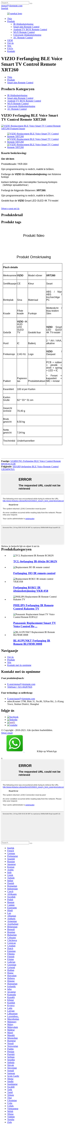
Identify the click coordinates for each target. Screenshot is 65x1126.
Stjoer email (7, 733)
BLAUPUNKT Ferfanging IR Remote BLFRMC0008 (31, 642)
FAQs (10, 48)
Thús (9, 77)
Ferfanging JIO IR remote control (34, 573)
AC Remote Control (23, 37)
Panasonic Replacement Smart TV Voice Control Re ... (34, 624)
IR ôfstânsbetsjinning (23, 24)
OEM (10, 40)
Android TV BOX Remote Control (30, 29)
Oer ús (10, 43)
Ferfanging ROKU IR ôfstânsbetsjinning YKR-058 (30, 589)
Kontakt (11, 51)
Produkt (11, 21)
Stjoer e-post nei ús (10, 208)
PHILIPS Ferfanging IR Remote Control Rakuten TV (33, 607)
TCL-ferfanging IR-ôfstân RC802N (35, 561)
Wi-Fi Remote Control (24, 32)
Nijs (9, 45)
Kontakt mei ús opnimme (19, 665)
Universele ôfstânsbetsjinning (27, 35)
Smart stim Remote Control (26, 26)
